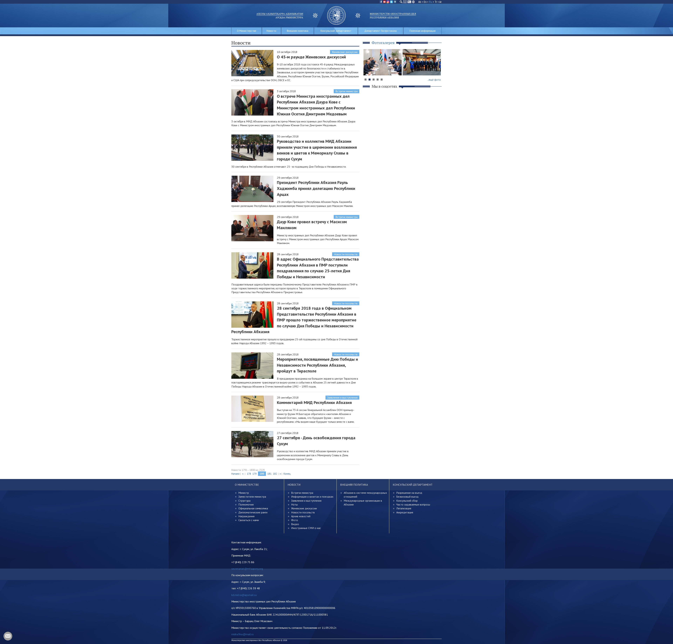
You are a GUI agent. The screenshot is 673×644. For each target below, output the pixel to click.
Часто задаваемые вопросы (413, 504)
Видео (295, 524)
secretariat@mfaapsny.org (247, 568)
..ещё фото (434, 79)
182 (275, 473)
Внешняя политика (297, 30)
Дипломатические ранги (252, 512)
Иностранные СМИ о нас (306, 528)
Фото (294, 520)
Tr (436, 2)
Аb (419, 2)
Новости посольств (346, 254)
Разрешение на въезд (409, 492)
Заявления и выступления (342, 397)
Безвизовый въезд (407, 496)
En (425, 2)
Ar (440, 2)
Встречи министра (346, 91)
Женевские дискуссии (345, 52)
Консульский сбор (407, 500)
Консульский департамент (336, 30)
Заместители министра (252, 496)
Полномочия (246, 504)
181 (269, 473)
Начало (235, 473)
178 (249, 473)
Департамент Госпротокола (380, 30)
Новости (271, 30)
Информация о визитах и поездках (312, 496)
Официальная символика (253, 508)
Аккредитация (404, 512)
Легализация (403, 508)
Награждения (246, 516)
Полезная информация (422, 30)
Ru (430, 2)
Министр (243, 492)
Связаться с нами (248, 520)
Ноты (294, 504)
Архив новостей (300, 516)
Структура (244, 500)
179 (254, 473)
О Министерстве (246, 30)
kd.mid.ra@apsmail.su (244, 595)
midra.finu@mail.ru (242, 634)
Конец (287, 473)
